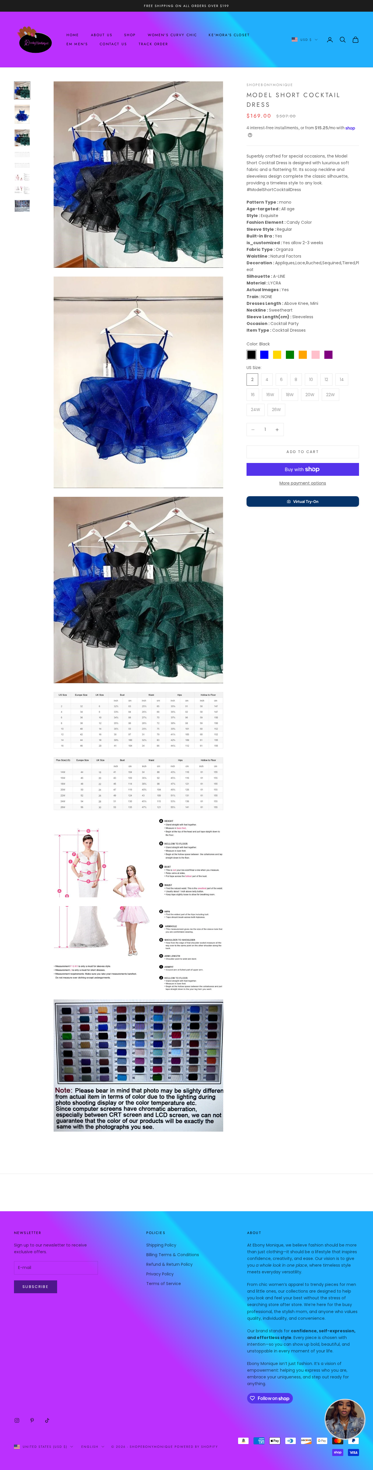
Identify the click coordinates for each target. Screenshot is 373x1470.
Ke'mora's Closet (229, 35)
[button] (303, 501)
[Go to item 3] (22, 138)
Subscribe (35, 1286)
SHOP (130, 35)
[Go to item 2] (22, 114)
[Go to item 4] (22, 154)
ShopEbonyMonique (270, 85)
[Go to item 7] (22, 190)
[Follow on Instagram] (17, 1420)
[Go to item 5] (22, 165)
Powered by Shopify (196, 1446)
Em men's (77, 44)
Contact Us (113, 44)
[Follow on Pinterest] (32, 1420)
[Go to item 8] (22, 205)
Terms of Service (163, 1284)
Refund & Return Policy (169, 1264)
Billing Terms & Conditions (172, 1255)
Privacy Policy (160, 1274)
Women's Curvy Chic (172, 35)
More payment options (302, 483)
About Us (101, 35)
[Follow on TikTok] (47, 1420)
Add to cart (302, 452)
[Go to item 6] (22, 177)
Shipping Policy (161, 1245)
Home (72, 35)
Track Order (153, 44)
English (90, 1446)
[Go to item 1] (22, 90)
